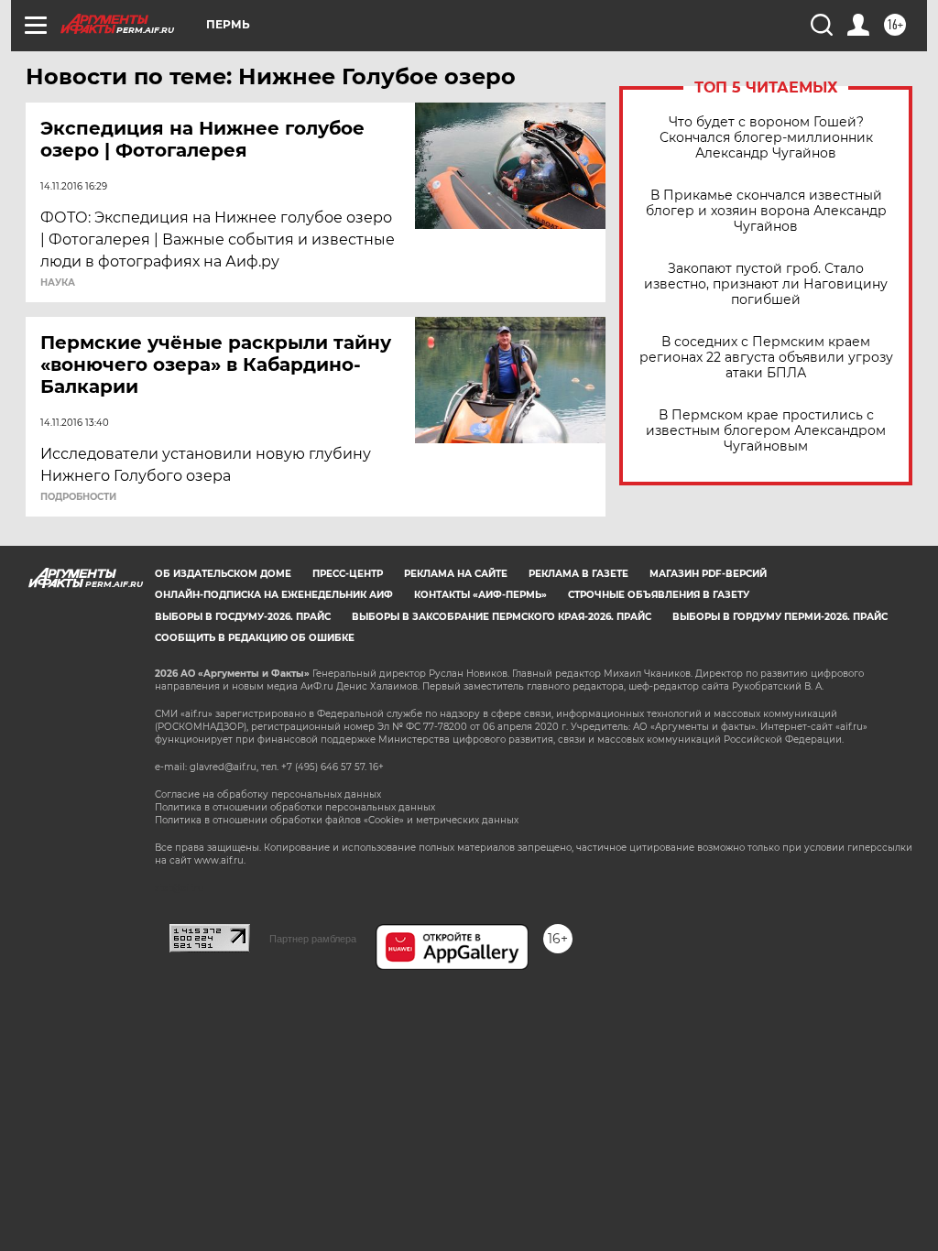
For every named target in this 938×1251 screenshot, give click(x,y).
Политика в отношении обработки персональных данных (295, 807)
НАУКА (57, 283)
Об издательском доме (223, 574)
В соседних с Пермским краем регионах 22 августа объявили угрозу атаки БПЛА (766, 357)
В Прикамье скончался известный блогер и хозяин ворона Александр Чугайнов (766, 211)
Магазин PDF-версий (708, 574)
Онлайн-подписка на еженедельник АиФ (274, 595)
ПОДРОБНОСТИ (78, 497)
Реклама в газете (578, 574)
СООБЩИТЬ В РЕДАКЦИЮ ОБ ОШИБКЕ (254, 638)
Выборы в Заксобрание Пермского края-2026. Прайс (501, 617)
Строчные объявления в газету (658, 595)
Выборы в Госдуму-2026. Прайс (243, 617)
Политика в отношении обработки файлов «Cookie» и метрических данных (336, 820)
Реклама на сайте (455, 574)
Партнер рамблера (312, 938)
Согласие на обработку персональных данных (268, 794)
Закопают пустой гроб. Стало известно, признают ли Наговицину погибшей (766, 284)
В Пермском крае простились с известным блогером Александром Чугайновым (766, 431)
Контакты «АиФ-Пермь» (480, 595)
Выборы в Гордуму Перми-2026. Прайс (780, 617)
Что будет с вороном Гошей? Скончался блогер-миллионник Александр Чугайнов (766, 137)
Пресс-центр (347, 574)
